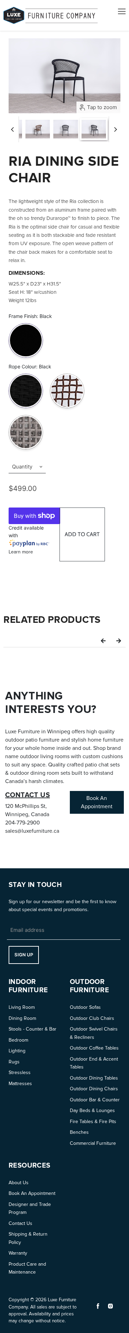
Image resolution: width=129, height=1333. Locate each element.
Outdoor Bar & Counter (95, 1100)
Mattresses (20, 1083)
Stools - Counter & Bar (32, 1029)
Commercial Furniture (93, 1143)
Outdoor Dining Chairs (94, 1089)
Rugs (14, 1062)
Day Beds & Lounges (92, 1110)
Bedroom (18, 1040)
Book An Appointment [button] (96, 802)
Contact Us (20, 1223)
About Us (19, 1183)
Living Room (22, 1007)
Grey (26, 416)
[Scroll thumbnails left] (13, 129)
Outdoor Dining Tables (94, 1078)
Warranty (18, 1253)
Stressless (20, 1072)
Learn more (21, 552)
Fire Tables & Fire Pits (93, 1121)
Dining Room (22, 1018)
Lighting (17, 1051)
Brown (67, 375)
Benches (79, 1132)
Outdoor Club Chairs (92, 1018)
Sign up (23, 954)
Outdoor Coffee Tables (94, 1048)
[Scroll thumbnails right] (114, 129)
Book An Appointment (32, 1193)
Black (26, 324)
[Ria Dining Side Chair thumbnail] (38, 129)
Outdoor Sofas (85, 1007)
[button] (103, 640)
